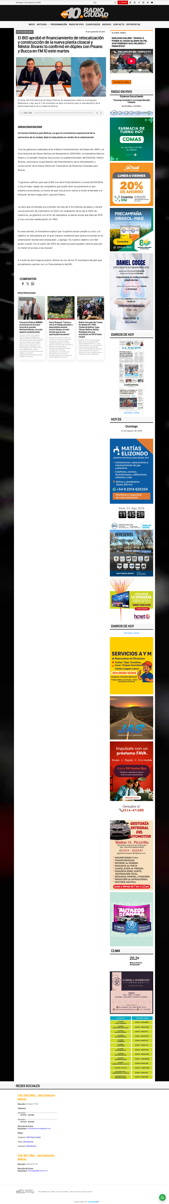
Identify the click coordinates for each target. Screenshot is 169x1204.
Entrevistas (133, 24)
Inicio (32, 24)
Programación (59, 24)
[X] (135, 2)
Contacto (118, 24)
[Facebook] (139, 2)
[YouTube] (152, 2)
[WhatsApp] (130, 2)
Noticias (42, 24)
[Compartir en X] (28, 284)
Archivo (106, 24)
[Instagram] (143, 2)
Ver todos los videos (121, 82)
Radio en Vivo (76, 24)
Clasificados (93, 24)
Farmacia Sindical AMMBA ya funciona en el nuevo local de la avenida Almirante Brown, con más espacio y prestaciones (31, 327)
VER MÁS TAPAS (131, 413)
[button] (115, 2)
